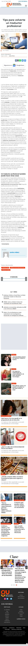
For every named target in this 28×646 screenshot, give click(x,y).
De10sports (7, 614)
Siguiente (26, 567)
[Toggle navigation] (26, 6)
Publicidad (18, 627)
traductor (5, 267)
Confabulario (7, 620)
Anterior (1, 567)
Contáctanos (11, 627)
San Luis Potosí (21, 612)
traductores (6, 269)
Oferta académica (21, 596)
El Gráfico (7, 612)
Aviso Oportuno (7, 622)
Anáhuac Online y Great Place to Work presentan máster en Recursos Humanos (14, 297)
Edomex (7, 619)
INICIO (2, 54)
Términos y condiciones (16, 629)
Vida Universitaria (21, 598)
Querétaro (21, 611)
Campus (21, 595)
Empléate (8, 54)
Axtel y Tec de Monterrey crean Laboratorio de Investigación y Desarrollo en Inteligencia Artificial (13, 314)
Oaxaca (21, 614)
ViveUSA (7, 617)
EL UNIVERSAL (7, 609)
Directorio (5, 627)
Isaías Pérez (12, 55)
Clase (7, 611)
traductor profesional (17, 267)
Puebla (21, 609)
